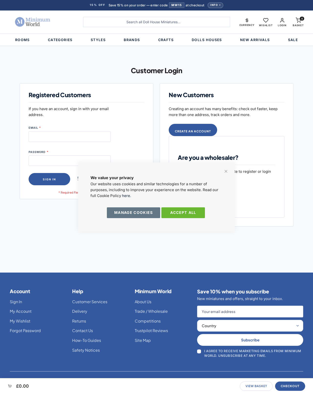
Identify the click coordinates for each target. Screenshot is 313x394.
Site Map (143, 340)
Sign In (16, 301)
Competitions (148, 321)
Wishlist (266, 25)
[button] (247, 22)
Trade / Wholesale (151, 311)
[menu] (156, 40)
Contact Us (82, 330)
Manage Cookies (133, 212)
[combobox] (156, 22)
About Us (143, 301)
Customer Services (89, 301)
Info (214, 5)
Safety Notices (86, 350)
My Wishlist (20, 321)
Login (282, 25)
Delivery (79, 311)
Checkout (290, 386)
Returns (79, 321)
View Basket (256, 386)
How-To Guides (86, 340)
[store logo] (41, 22)
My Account (21, 311)
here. (126, 195)
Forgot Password (25, 330)
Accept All (183, 212)
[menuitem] (22, 40)
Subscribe (250, 339)
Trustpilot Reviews (151, 330)
